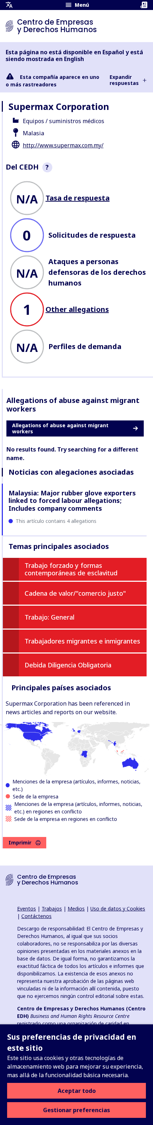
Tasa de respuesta (78, 198)
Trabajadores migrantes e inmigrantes (82, 641)
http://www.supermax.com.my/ (63, 145)
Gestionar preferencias (76, 1110)
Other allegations (77, 309)
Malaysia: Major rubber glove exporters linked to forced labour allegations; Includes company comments (72, 501)
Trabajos (52, 908)
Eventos (26, 908)
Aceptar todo (77, 1091)
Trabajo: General (49, 617)
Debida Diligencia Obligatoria (68, 665)
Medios (76, 908)
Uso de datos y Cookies (117, 908)
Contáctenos (36, 916)
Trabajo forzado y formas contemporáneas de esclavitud (71, 569)
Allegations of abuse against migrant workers (60, 428)
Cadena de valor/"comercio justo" (75, 593)
